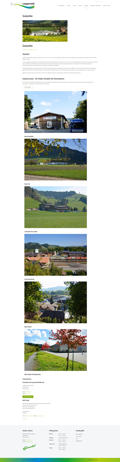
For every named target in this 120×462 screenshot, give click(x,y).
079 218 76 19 (28, 393)
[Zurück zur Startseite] (22, 5)
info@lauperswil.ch (29, 441)
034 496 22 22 (28, 440)
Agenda (68, 5)
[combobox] (102, 2)
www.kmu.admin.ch (40, 416)
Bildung (80, 5)
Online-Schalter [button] (106, 5)
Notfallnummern (79, 441)
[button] (23, 452)
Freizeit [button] (74, 5)
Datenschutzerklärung (32, 460)
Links (77, 438)
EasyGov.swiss (27, 87)
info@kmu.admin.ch (29, 416)
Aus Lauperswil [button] (61, 5)
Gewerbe (86, 5)
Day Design (95, 460)
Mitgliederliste (27, 396)
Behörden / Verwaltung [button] (95, 5)
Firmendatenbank (29, 49)
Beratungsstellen (79, 434)
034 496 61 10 (28, 391)
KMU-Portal (24, 418)
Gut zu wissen (78, 436)
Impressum (24, 460)
